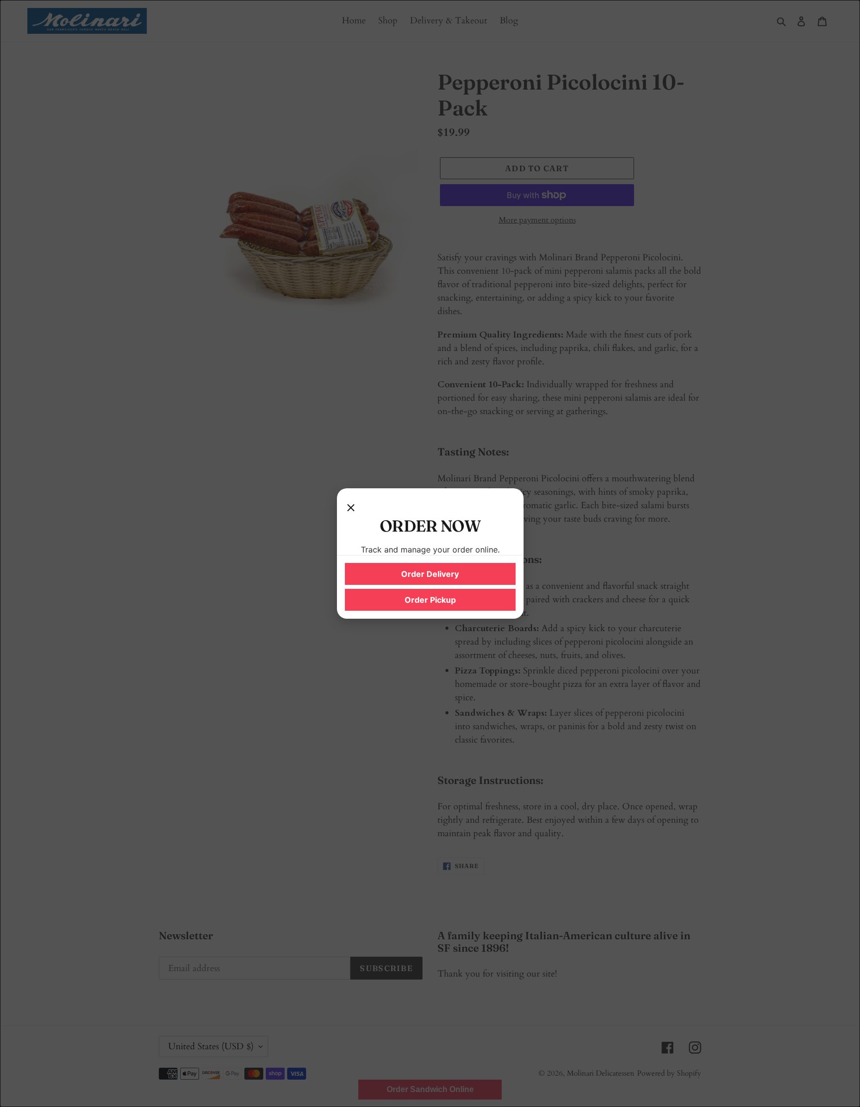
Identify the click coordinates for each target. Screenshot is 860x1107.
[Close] (351, 506)
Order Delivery (430, 574)
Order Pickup (430, 600)
